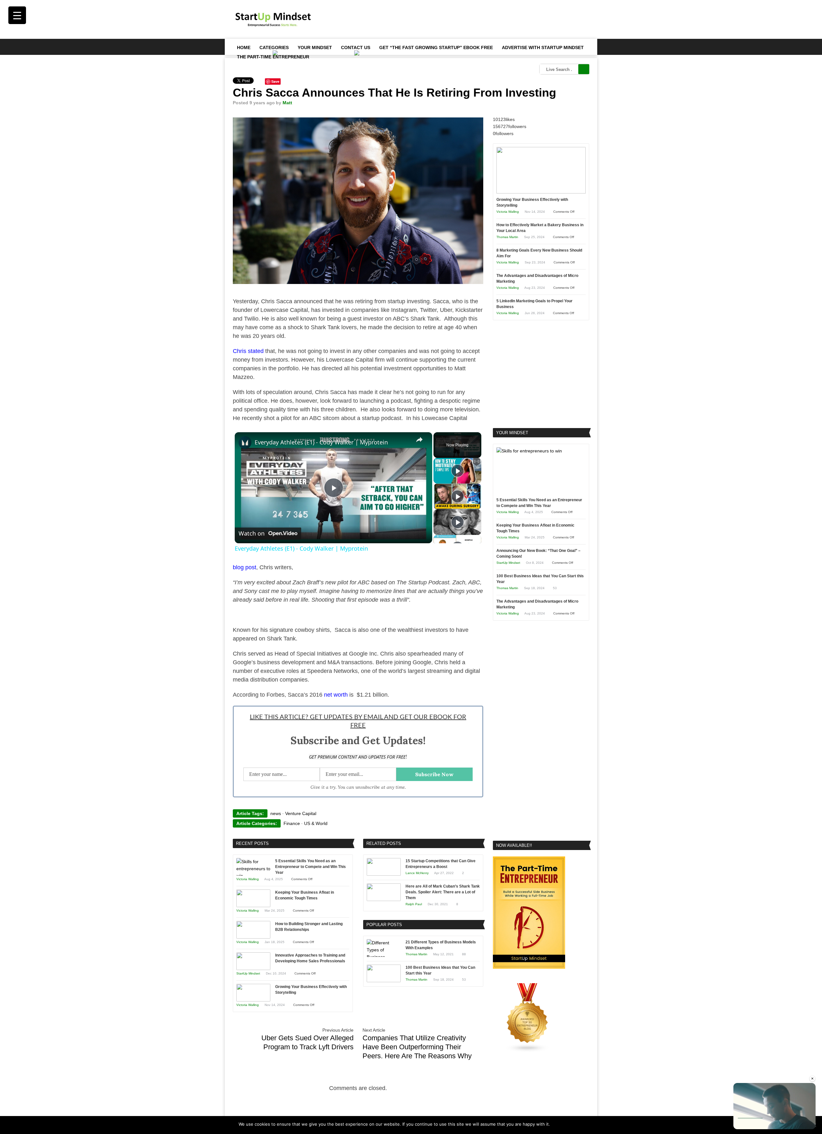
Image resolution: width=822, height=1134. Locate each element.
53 (464, 979)
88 (464, 954)
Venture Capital (300, 813)
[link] (245, 442)
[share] (419, 439)
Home (243, 47)
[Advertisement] (472, 19)
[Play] (457, 470)
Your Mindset (315, 47)
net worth (336, 695)
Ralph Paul (414, 904)
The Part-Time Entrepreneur (273, 56)
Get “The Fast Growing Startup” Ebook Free (436, 47)
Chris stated (248, 351)
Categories (274, 47)
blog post (244, 567)
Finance (292, 823)
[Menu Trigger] (17, 15)
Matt (287, 102)
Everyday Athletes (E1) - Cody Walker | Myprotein (321, 442)
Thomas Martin (416, 954)
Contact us (355, 47)
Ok (556, 1124)
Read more (572, 1124)
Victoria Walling (247, 879)
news (275, 813)
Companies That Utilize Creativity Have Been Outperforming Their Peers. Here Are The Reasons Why (417, 1047)
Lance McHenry (417, 873)
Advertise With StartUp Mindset (543, 47)
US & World (316, 823)
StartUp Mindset (248, 973)
